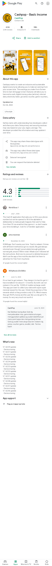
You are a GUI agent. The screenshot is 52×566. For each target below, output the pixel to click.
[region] (26, 28)
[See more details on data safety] (11, 167)
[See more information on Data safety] (48, 118)
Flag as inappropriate (14, 404)
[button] (25, 30)
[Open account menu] (48, 3)
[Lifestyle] (8, 111)
